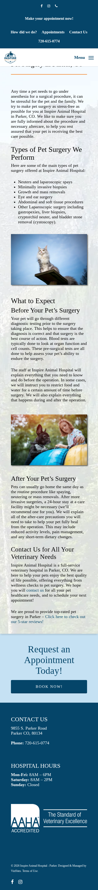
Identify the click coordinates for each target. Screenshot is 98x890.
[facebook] (12, 882)
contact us (35, 590)
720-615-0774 (49, 41)
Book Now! (49, 687)
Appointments (53, 32)
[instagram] (20, 882)
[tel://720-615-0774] (56, 6)
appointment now (58, 18)
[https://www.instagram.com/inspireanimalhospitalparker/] (49, 6)
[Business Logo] (10, 57)
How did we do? (24, 32)
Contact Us (78, 32)
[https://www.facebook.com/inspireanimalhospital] (41, 6)
